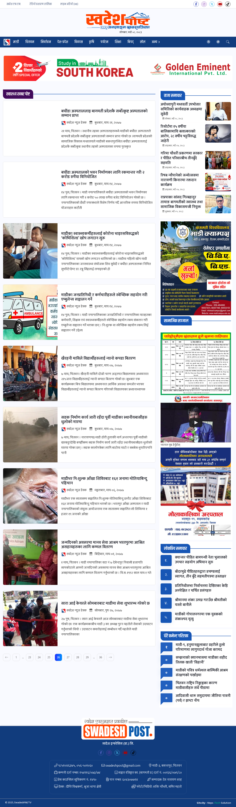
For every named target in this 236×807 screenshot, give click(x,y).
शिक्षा (118, 42)
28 (77, 657)
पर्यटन (104, 42)
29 (87, 657)
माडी (16, 42)
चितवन (29, 42)
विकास (78, 42)
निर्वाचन (46, 42)
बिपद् (130, 42)
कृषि (91, 42)
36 (100, 657)
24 (39, 657)
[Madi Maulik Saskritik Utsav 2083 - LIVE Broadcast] (196, 422)
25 (48, 657)
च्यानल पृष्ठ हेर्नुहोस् (170, 444)
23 (29, 657)
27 (68, 657)
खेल (142, 42)
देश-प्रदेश (62, 42)
